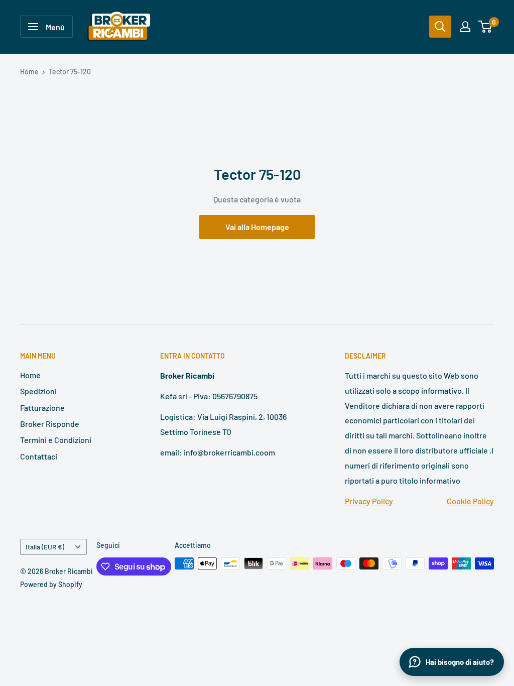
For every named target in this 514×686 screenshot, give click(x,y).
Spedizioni (38, 391)
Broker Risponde (49, 423)
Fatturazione (42, 407)
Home (29, 71)
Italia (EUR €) (45, 546)
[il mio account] (465, 26)
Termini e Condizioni (55, 439)
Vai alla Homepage (257, 227)
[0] (485, 27)
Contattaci (38, 456)
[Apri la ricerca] (440, 27)
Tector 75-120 (70, 71)
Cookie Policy (470, 501)
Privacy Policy (369, 501)
